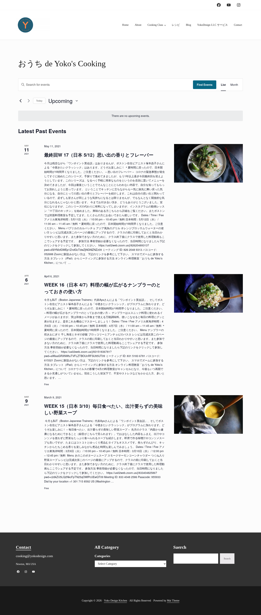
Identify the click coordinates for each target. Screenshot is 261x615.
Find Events (204, 85)
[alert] (130, 116)
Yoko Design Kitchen (115, 600)
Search (227, 558)
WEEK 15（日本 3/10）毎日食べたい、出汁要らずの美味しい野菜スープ (103, 409)
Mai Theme (173, 600)
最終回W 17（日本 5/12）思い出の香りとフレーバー (98, 154)
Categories (102, 556)
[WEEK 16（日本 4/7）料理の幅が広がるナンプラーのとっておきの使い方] (208, 293)
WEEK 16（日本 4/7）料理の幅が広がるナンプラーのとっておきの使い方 (102, 287)
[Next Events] (28, 101)
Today (39, 100)
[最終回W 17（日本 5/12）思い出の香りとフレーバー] (208, 163)
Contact (23, 547)
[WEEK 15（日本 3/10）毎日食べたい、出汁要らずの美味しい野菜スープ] (208, 414)
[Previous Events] (20, 101)
